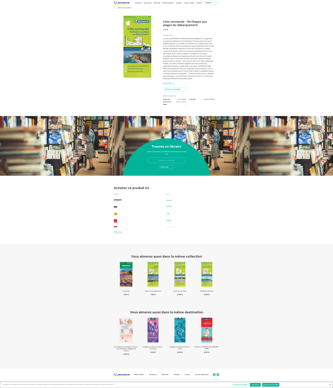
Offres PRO (165, 374)
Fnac (168, 213)
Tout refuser (255, 384)
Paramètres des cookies (240, 384)
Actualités (177, 374)
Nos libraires (153, 374)
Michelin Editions (139, 374)
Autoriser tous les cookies (270, 384)
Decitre (168, 220)
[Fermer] (330, 385)
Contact (187, 374)
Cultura (168, 206)
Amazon (169, 200)
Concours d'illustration (201, 374)
